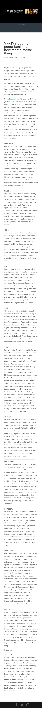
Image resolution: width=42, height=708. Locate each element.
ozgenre (13, 99)
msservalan (10, 57)
